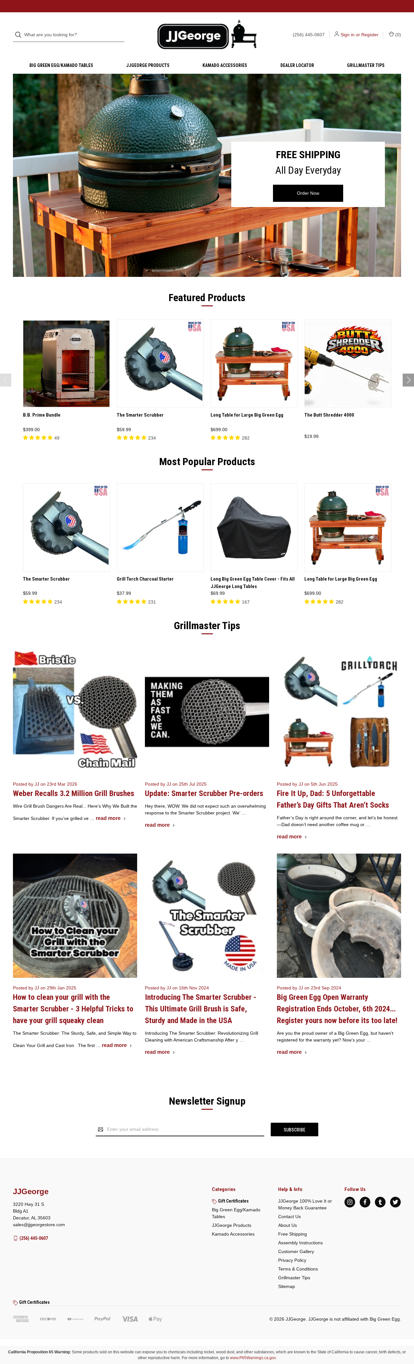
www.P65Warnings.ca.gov (253, 1358)
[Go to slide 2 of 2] (5, 380)
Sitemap (286, 1286)
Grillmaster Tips (366, 65)
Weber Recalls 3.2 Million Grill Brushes (73, 793)
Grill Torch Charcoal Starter (145, 579)
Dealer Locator (297, 65)
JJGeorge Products (147, 65)
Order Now (308, 193)
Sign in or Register (359, 34)
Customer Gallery (296, 1251)
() (397, 34)
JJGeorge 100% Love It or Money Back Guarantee (305, 1204)
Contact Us (289, 1216)
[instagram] (350, 1202)
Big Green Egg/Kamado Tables (61, 65)
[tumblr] (380, 1202)
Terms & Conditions (298, 1268)
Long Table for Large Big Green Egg (247, 415)
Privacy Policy (292, 1260)
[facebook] (365, 1202)
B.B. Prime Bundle (41, 415)
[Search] (20, 34)
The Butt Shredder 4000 (329, 415)
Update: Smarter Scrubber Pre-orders (204, 793)
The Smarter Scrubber (140, 415)
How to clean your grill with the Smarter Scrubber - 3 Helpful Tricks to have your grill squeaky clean (73, 1009)
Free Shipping (292, 1234)
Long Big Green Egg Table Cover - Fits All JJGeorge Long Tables (253, 582)
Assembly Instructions (300, 1242)
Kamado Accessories (224, 65)
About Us (287, 1225)
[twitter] (395, 1202)
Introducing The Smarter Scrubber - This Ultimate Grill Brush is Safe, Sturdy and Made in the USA (200, 1009)
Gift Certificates (233, 1201)
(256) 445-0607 (309, 34)
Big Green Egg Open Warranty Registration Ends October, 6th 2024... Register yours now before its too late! (337, 1009)
